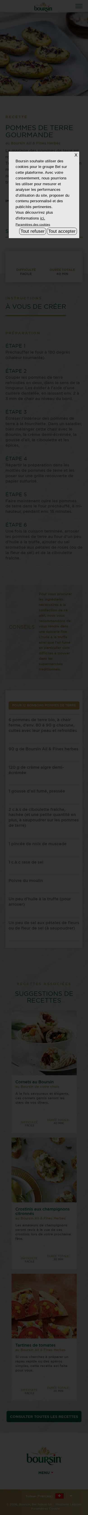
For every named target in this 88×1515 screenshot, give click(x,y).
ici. (42, 218)
